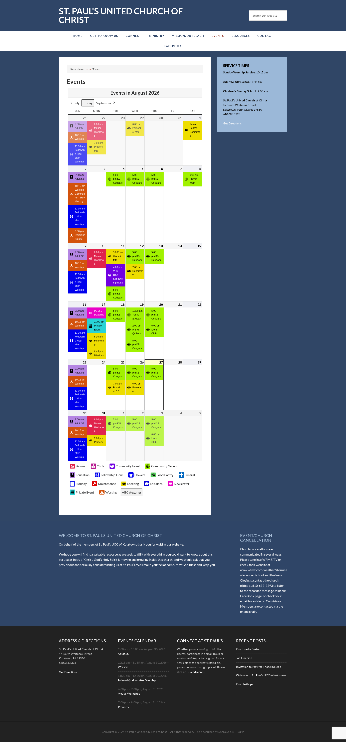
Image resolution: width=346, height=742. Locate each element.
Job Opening (244, 658)
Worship (111, 492)
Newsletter (181, 484)
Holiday (81, 484)
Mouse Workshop (129, 693)
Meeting (133, 484)
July (76, 103)
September (103, 103)
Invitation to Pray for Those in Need (258, 666)
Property (123, 707)
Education (83, 475)
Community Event (128, 466)
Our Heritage (244, 684)
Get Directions (232, 123)
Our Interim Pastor (248, 649)
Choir (100, 466)
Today (88, 103)
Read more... (197, 672)
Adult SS (123, 653)
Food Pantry (165, 475)
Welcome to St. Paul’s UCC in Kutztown (261, 675)
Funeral (190, 475)
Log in (240, 731)
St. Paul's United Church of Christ (121, 15)
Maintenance (107, 484)
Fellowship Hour (112, 475)
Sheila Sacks (226, 731)
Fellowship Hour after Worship (137, 680)
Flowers (139, 475)
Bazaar (80, 466)
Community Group (164, 466)
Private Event (85, 492)
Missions (156, 484)
